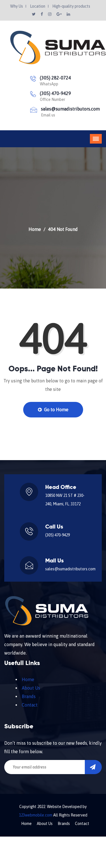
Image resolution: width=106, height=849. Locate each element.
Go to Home (55, 409)
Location (37, 6)
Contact (30, 704)
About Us (31, 687)
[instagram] (50, 14)
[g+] (59, 14)
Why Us (16, 6)
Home (35, 229)
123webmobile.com (35, 815)
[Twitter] (34, 14)
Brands (29, 696)
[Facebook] (42, 14)
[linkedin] (68, 14)
